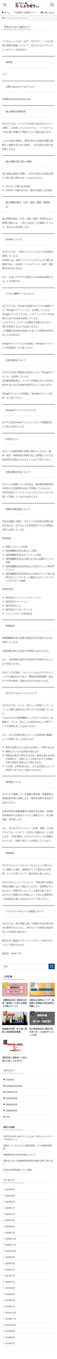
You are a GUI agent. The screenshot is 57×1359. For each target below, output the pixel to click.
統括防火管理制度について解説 (17, 1169)
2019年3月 (10, 1294)
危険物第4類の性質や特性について (19, 1154)
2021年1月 (10, 1275)
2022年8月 (10, 1263)
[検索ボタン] (52, 5)
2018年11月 (10, 1318)
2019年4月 (10, 1287)
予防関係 (10, 1079)
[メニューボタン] (5, 5)
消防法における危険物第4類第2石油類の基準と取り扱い (28, 1162)
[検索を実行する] (51, 966)
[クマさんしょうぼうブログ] (28, 5)
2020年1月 (10, 1281)
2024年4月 (10, 1195)
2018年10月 (10, 1324)
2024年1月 (10, 1207)
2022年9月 (10, 1257)
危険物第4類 (11, 1110)
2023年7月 (10, 1214)
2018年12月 (10, 1312)
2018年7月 (10, 1343)
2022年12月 (10, 1238)
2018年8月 (10, 1337)
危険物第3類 (11, 1104)
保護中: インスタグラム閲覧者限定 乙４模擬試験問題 (27, 1147)
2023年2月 (10, 1226)
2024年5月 (10, 1189)
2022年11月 (10, 1244)
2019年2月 (10, 1300)
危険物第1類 (11, 1091)
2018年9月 (10, 1330)
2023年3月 (10, 1220)
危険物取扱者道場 (14, 1085)
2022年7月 (10, 1269)
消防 (8, 1116)
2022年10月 (10, 1250)
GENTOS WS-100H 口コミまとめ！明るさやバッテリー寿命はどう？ (28, 1138)
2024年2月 (10, 1201)
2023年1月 (10, 1232)
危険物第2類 (11, 1098)
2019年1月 (10, 1306)
